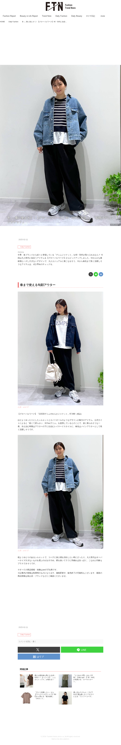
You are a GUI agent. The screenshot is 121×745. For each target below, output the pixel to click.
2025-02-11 (23, 240)
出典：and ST (115, 224)
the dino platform (63, 739)
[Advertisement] (60, 44)
